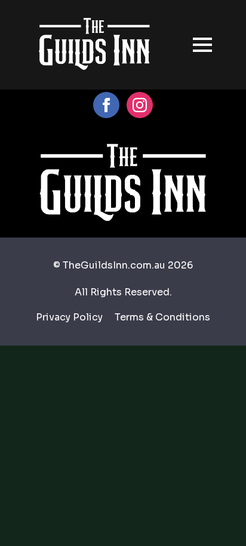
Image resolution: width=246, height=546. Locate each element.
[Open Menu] (202, 44)
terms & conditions (162, 317)
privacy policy (69, 317)
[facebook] (106, 105)
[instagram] (140, 105)
